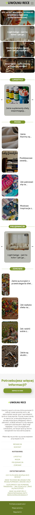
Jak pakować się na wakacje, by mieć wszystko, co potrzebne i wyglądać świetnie (26, 183)
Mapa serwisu (17, 508)
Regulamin (17, 512)
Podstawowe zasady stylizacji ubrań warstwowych (26, 159)
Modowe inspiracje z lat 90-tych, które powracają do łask (26, 207)
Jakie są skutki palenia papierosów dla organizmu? (26, 354)
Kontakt (17, 447)
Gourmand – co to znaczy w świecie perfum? (17, 65)
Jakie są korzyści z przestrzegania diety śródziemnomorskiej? (22, 282)
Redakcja (17, 444)
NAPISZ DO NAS (17, 391)
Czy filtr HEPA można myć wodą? (17, 476)
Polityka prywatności (17, 504)
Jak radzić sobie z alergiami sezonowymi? (26, 330)
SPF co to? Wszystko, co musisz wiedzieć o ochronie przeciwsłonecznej (17, 15)
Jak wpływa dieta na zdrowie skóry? (26, 306)
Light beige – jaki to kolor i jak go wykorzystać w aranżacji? (17, 33)
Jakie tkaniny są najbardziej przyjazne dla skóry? (26, 135)
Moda (17, 122)
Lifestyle (17, 79)
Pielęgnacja (17, 226)
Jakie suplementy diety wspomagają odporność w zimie (17, 109)
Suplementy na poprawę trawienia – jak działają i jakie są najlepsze (17, 486)
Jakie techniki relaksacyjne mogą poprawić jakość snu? (17, 481)
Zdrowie (17, 269)
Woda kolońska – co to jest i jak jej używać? (17, 49)
